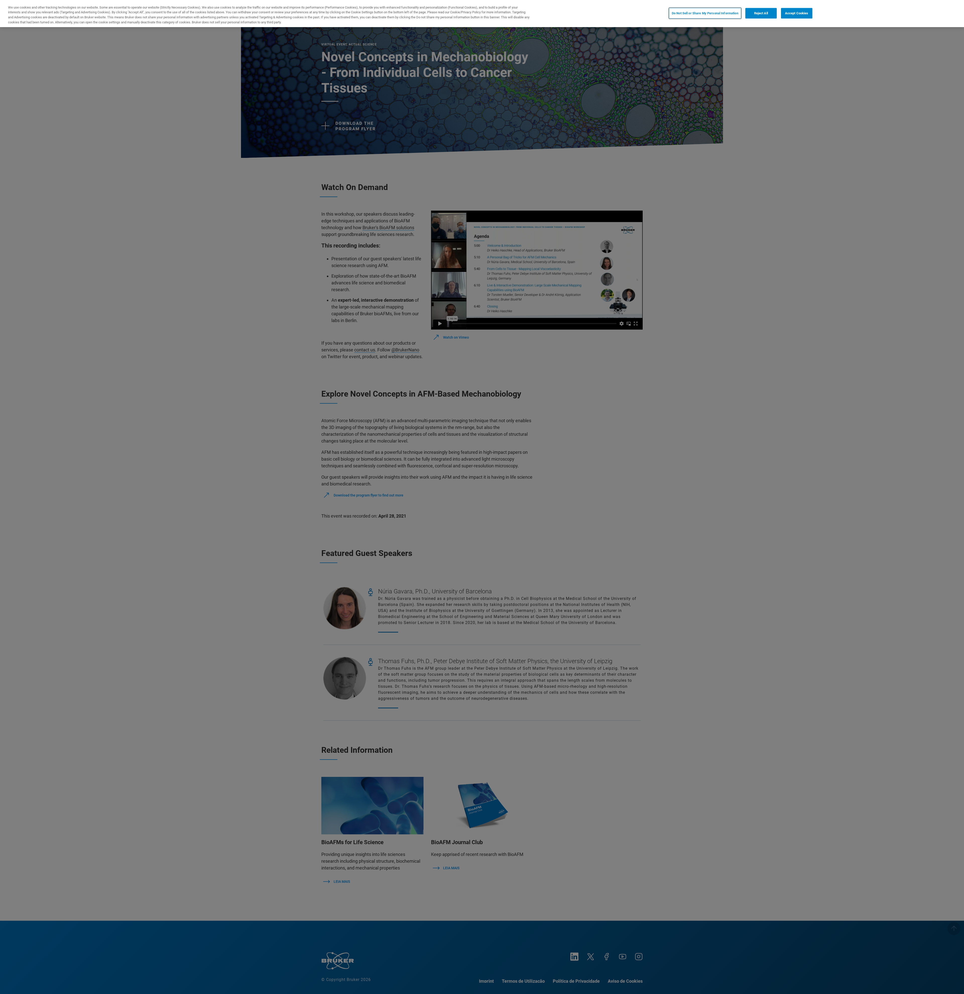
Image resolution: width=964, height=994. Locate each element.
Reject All (761, 13)
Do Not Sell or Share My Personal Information (705, 13)
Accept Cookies (796, 13)
